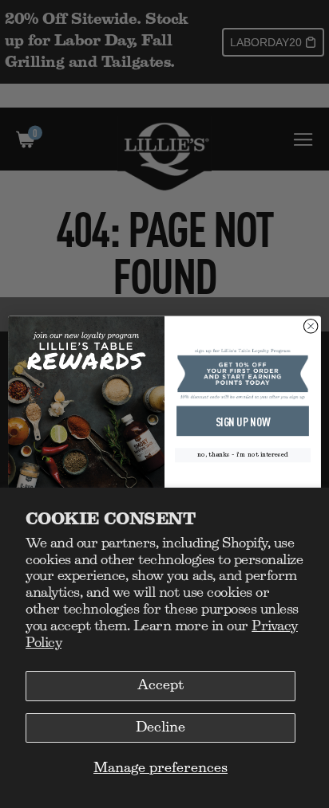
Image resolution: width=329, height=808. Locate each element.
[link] (242, 373)
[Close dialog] (310, 326)
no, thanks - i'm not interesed (242, 455)
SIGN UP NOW (243, 421)
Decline (160, 727)
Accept (160, 685)
